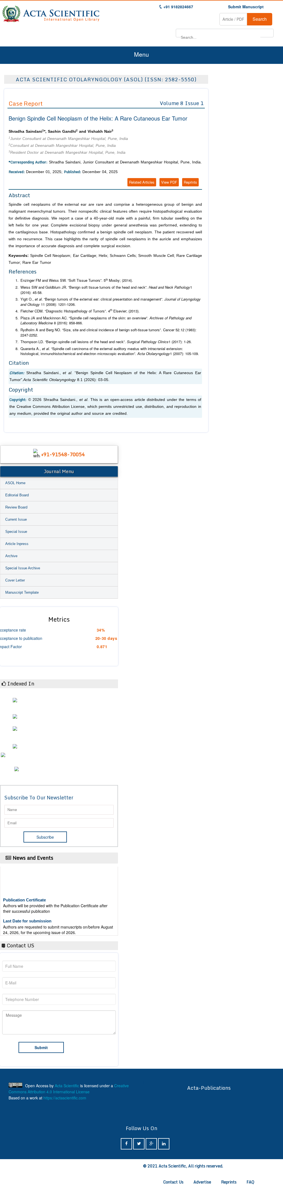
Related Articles (141, 182)
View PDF (169, 182)
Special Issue (16, 532)
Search (260, 19)
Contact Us (173, 1182)
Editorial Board (17, 495)
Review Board (16, 507)
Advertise (202, 1182)
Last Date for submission (27, 914)
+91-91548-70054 (63, 454)
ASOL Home (15, 483)
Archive (11, 556)
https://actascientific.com (64, 1098)
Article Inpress (16, 544)
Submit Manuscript (246, 6)
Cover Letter (15, 580)
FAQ (250, 1182)
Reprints (190, 182)
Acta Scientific (67, 1085)
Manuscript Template (22, 592)
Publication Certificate (24, 893)
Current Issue (16, 519)
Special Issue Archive (22, 568)
